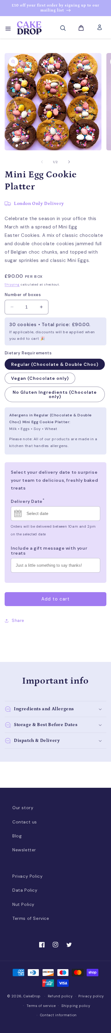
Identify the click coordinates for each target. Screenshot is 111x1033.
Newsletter (24, 850)
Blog (17, 836)
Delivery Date (27, 500)
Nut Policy (23, 904)
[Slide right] (69, 162)
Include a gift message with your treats (49, 551)
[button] (7, 28)
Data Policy (25, 890)
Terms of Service (30, 918)
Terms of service (41, 1006)
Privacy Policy (27, 876)
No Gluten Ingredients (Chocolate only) (55, 394)
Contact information (58, 1015)
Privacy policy (91, 996)
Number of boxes (23, 294)
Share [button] (18, 620)
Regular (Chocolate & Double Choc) (54, 364)
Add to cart (55, 599)
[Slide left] (42, 162)
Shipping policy (75, 1006)
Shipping (12, 284)
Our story (22, 807)
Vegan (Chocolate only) (40, 378)
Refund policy (60, 996)
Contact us (24, 822)
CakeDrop (32, 996)
